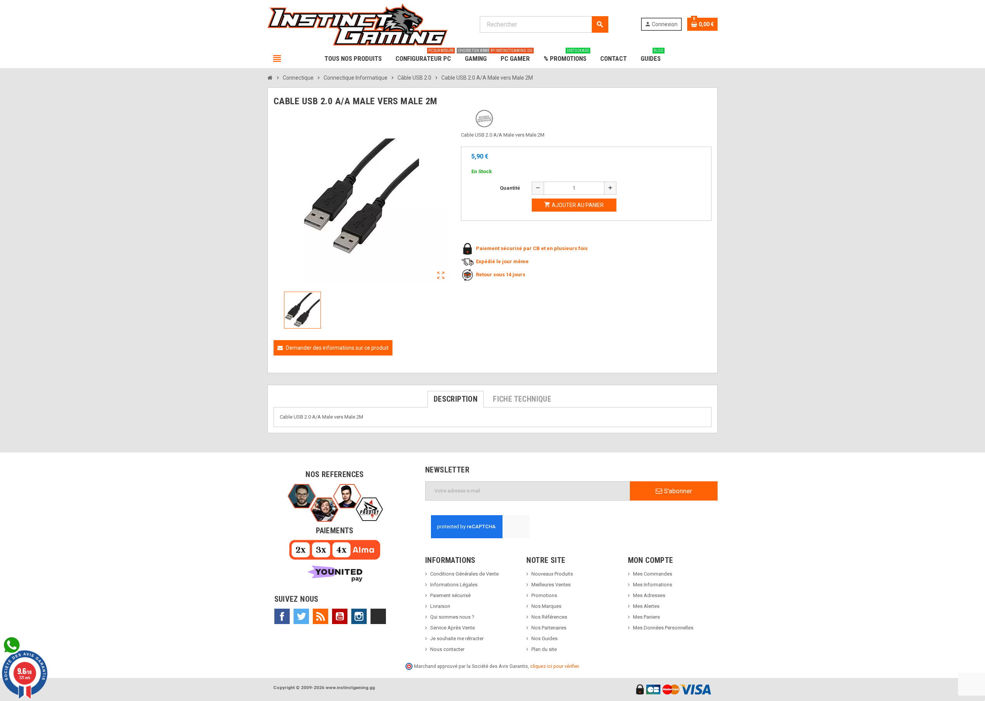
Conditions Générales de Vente (464, 574)
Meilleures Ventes (551, 585)
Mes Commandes (652, 574)
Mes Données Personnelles (663, 628)
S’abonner (677, 491)
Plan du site (544, 649)
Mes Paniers (646, 617)
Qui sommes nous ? (452, 617)
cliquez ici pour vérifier (554, 666)
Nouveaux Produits (552, 574)
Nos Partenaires (548, 628)
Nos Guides (544, 638)
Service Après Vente (452, 628)
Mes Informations (652, 585)
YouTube (339, 616)
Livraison (440, 606)
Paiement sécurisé (450, 595)
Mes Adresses (649, 595)
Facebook (282, 616)
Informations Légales (453, 585)
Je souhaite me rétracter (457, 638)
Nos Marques (546, 606)
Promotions (544, 595)
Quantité (510, 188)
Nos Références (549, 617)
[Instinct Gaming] (357, 24)
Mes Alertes (646, 606)
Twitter (301, 616)
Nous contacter (447, 649)
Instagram (359, 616)
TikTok (378, 616)
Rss (320, 616)
